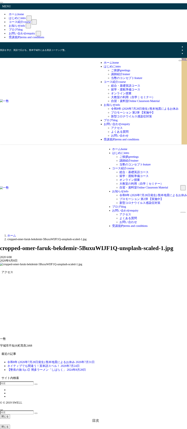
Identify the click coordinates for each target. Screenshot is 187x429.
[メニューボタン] (180, 60)
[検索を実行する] (36, 384)
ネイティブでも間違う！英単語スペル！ (43, 365)
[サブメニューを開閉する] (29, 18)
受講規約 (26, 37)
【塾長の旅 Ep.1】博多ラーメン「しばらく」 (46, 369)
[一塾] (4, 101)
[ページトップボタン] (1, 409)
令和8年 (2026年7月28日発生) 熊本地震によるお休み (51, 362)
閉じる (5, 416)
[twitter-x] (186, 46)
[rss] (186, 53)
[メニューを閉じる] (1, 2)
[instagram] (186, 50)
